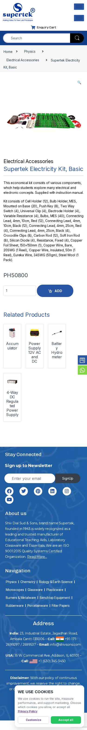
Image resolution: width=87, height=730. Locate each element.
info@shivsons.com (65, 644)
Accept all (65, 720)
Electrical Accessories (28, 161)
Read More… (37, 557)
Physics (11, 582)
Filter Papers (61, 605)
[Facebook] (9, 491)
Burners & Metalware (21, 598)
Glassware (35, 590)
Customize (33, 720)
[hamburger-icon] (79, 6)
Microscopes (15, 590)
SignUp (67, 478)
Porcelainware (37, 605)
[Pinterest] (38, 491)
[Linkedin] (52, 491)
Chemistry (27, 582)
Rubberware (15, 605)
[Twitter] (23, 491)
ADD (58, 291)
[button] (79, 82)
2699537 (29, 644)
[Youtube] (9, 499)
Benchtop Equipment (55, 598)
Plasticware (54, 590)
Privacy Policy (27, 711)
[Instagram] (67, 491)
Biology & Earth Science (56, 582)
